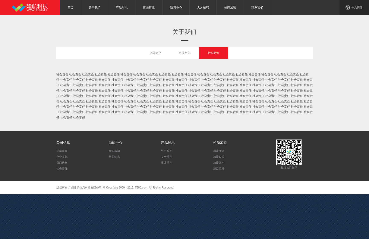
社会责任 (214, 53)
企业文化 (184, 53)
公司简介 (155, 53)
